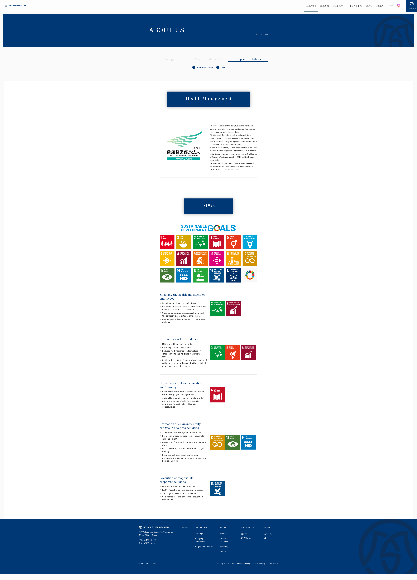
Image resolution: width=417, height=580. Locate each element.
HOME (185, 527)
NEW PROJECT (246, 535)
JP (389, 5)
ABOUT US (201, 527)
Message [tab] (168, 59)
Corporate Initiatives (204, 546)
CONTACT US (411, 8)
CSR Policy (273, 563)
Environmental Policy (241, 563)
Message (199, 533)
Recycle (222, 551)
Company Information (200, 540)
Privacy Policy (259, 563)
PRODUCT (225, 527)
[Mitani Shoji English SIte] (15, 6)
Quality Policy (223, 563)
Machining (223, 546)
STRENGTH (247, 527)
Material (223, 533)
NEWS (266, 527)
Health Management (204, 67)
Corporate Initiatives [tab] (248, 59)
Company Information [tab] (208, 59)
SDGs (222, 67)
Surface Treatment (223, 540)
